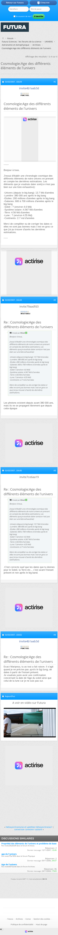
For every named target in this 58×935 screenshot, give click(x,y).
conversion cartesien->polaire (28, 829)
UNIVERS (49, 41)
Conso (28, 919)
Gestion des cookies (42, 919)
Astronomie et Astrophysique (15, 45)
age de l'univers (9, 854)
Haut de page (41, 924)
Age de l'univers (9, 864)
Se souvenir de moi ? (23, 16)
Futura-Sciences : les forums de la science (21, 41)
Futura (10, 919)
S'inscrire (43, 2)
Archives (37, 45)
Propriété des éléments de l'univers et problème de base (28, 843)
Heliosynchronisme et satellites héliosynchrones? (29, 827)
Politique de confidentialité (22, 924)
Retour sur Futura (15, 2)
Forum (10, 38)
